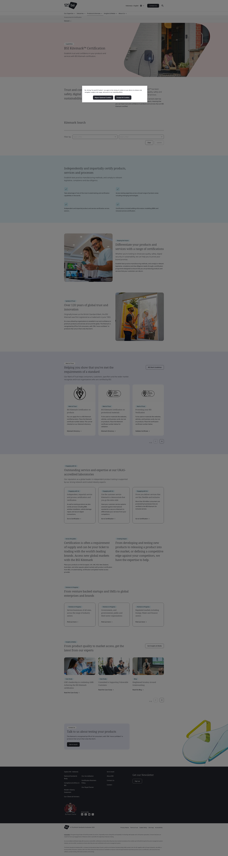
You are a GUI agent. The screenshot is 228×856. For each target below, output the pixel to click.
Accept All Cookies (122, 97)
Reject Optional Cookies (103, 97)
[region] (114, 94)
